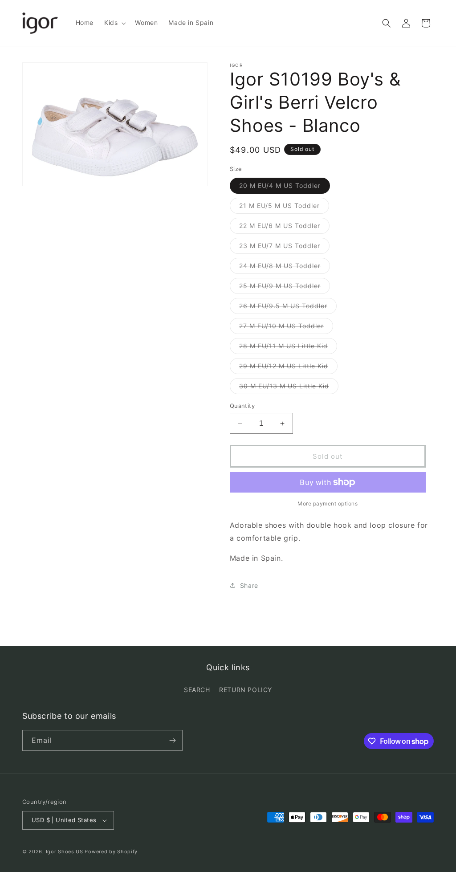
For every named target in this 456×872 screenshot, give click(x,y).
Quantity (242, 405)
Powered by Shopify (111, 851)
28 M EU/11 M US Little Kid (288, 348)
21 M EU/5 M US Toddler (284, 207)
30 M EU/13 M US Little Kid (288, 388)
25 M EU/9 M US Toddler (284, 287)
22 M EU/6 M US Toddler (284, 227)
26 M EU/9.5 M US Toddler (288, 308)
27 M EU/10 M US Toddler (286, 328)
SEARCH (197, 689)
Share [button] (249, 585)
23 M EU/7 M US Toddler (284, 247)
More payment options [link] (327, 503)
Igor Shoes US (64, 851)
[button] (114, 22)
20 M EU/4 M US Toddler (284, 187)
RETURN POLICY (245, 689)
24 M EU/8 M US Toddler (284, 267)
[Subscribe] (172, 740)
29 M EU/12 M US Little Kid (288, 368)
